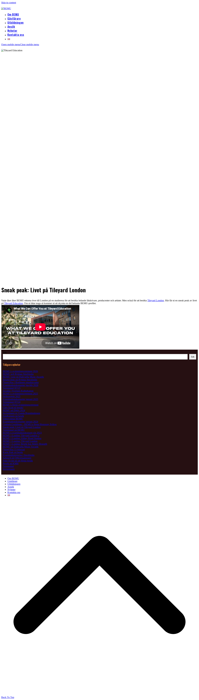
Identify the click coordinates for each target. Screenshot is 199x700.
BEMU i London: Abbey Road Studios (22, 438)
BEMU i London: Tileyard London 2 (21, 435)
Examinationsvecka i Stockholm (18, 455)
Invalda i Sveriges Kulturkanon (18, 391)
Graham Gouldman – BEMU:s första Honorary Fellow (30, 424)
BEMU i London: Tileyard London (20, 441)
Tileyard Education (13, 303)
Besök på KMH (11, 463)
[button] (20, 44)
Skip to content (8, 2)
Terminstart (8, 466)
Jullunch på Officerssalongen (17, 458)
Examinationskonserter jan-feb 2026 (20, 385)
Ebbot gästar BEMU (13, 418)
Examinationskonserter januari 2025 (20, 399)
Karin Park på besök (13, 452)
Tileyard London (155, 300)
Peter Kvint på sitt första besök (18, 460)
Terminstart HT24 (11, 402)
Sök (5, 352)
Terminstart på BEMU (14, 430)
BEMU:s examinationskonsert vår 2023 (22, 432)
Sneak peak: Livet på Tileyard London (22, 427)
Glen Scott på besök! (13, 407)
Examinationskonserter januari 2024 (20, 421)
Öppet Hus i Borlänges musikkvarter (21, 382)
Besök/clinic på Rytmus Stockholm (20, 379)
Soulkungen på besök (13, 416)
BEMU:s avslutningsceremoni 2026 (20, 371)
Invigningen (9, 469)
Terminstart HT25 (11, 388)
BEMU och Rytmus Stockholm (18, 374)
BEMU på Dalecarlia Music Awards (20, 446)
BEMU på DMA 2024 (14, 410)
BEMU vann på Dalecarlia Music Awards (23, 377)
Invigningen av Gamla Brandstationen (21, 413)
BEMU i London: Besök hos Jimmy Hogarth (25, 444)
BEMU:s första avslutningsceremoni (20, 404)
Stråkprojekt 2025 (11, 396)
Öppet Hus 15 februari (14, 449)
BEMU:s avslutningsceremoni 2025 (20, 393)
